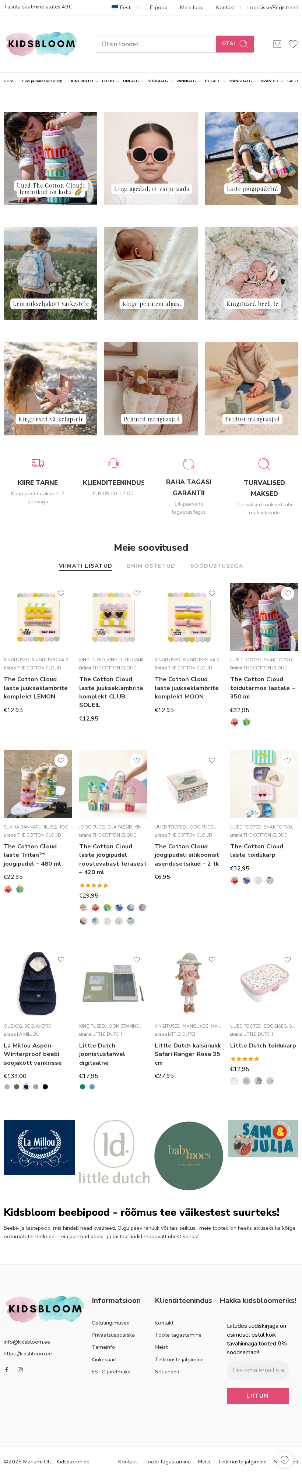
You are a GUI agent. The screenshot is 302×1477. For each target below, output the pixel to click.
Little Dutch (107, 1034)
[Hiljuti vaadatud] (284, 1459)
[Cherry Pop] (83, 907)
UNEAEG (131, 81)
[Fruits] (142, 907)
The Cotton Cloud (39, 668)
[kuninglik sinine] (26, 1087)
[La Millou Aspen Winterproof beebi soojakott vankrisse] (38, 983)
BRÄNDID (269, 81)
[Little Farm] (258, 1081)
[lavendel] (35, 1087)
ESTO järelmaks (111, 1371)
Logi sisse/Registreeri (272, 7)
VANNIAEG (186, 81)
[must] (45, 1087)
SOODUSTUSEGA (216, 566)
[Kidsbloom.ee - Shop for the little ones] (40, 44)
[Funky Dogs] (83, 921)
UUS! (8, 81)
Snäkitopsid (278, 660)
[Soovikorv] (61, 593)
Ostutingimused (111, 1322)
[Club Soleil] (234, 722)
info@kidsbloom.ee (27, 1341)
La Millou (28, 1034)
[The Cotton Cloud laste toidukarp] (264, 784)
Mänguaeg (195, 1026)
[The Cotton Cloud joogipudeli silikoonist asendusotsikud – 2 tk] (189, 784)
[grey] (7, 1087)
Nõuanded (167, 1371)
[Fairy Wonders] (234, 1081)
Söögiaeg (275, 1026)
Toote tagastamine (178, 1334)
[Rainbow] (107, 921)
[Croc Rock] (246, 722)
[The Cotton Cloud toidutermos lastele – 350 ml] (264, 617)
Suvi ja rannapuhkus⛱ (42, 81)
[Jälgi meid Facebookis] (7, 1370)
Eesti (125, 7)
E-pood (159, 7)
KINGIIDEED (82, 81)
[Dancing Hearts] (130, 907)
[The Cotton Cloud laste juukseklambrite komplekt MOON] (189, 617)
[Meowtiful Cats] (95, 921)
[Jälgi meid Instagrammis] (20, 1369)
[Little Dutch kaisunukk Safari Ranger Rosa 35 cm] (189, 983)
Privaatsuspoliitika (113, 1334)
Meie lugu (192, 7)
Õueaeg (13, 1026)
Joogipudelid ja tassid (105, 827)
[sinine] (92, 1087)
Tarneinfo (103, 1347)
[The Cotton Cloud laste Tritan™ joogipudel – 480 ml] (38, 784)
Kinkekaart (104, 1359)
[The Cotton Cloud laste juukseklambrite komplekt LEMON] (38, 617)
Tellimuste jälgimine (179, 1359)
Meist (161, 1347)
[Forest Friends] (246, 1081)
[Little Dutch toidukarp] (264, 983)
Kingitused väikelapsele (60, 660)
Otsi (228, 43)
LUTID (108, 81)
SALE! (292, 81)
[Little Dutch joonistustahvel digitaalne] (113, 983)
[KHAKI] (16, 1087)
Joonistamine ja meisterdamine (143, 1026)
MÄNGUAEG (240, 81)
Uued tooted (245, 660)
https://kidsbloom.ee (28, 1353)
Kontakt (225, 7)
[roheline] (82, 1087)
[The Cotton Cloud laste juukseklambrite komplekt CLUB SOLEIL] (113, 617)
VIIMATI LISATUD (86, 566)
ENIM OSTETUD (151, 566)
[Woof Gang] (119, 907)
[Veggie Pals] (130, 921)
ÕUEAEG (213, 81)
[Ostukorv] (277, 44)
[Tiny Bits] (119, 921)
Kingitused (16, 660)
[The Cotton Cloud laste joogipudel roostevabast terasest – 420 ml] (113, 784)
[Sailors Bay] (270, 1081)
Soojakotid (38, 1026)
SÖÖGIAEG (158, 81)
